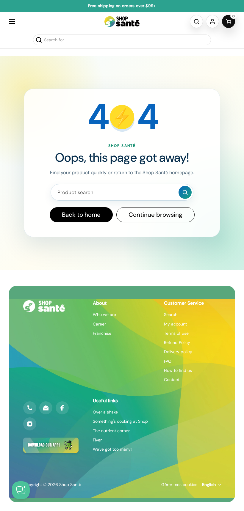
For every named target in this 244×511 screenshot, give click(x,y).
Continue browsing (155, 214)
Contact (171, 379)
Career (99, 324)
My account (175, 324)
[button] (196, 21)
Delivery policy (178, 351)
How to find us (178, 370)
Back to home (81, 214)
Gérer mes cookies (179, 484)
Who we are (104, 314)
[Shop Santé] (122, 21)
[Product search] (185, 192)
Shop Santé (70, 484)
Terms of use (176, 333)
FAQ (167, 361)
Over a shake (105, 412)
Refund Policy (177, 342)
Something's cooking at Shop (120, 421)
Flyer (97, 440)
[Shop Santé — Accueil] (44, 306)
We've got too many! (112, 449)
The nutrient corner (111, 430)
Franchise (102, 333)
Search (170, 314)
